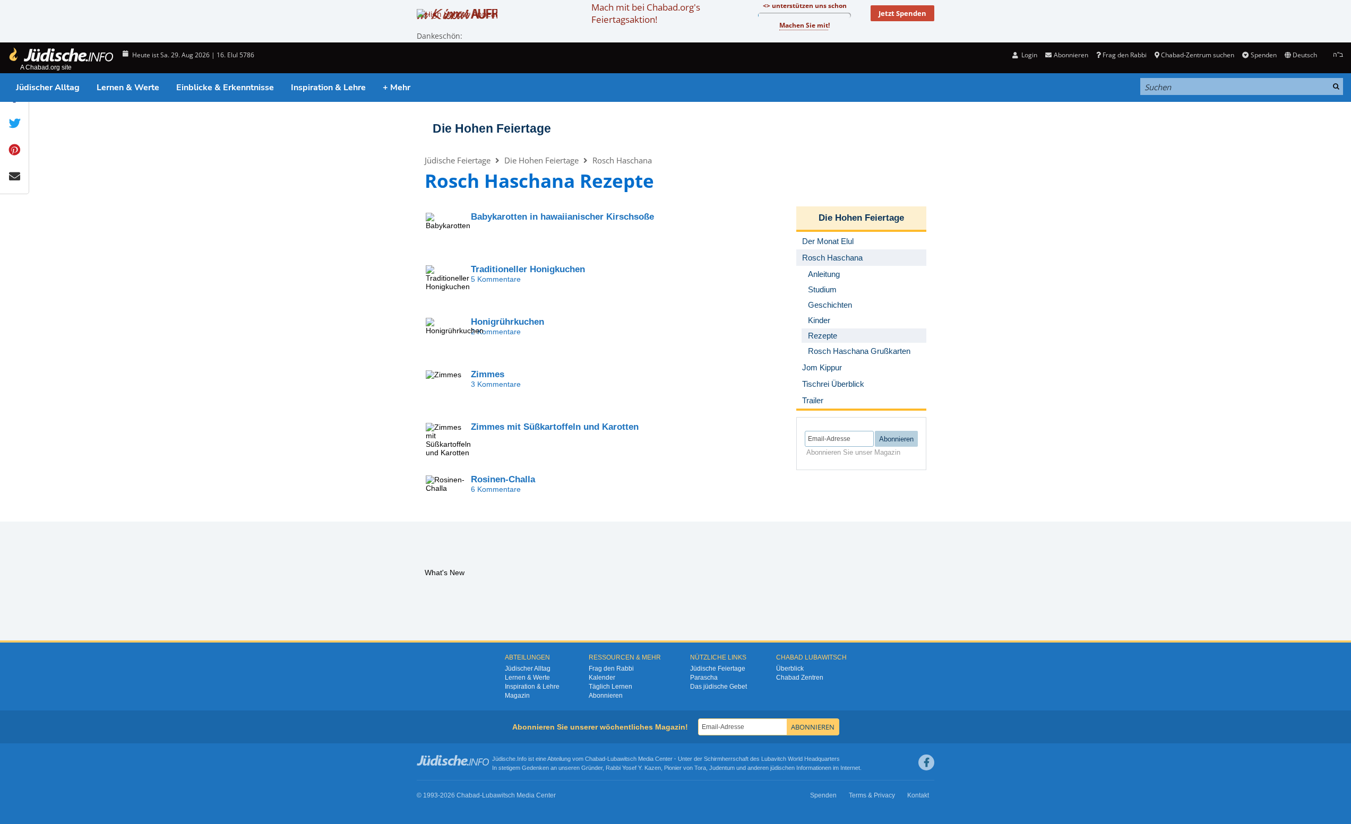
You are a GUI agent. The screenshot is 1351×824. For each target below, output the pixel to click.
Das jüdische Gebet (718, 686)
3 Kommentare (496, 384)
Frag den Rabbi (1125, 54)
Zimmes (487, 374)
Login (1028, 54)
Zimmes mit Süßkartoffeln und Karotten (555, 427)
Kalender (602, 677)
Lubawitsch (621, 759)
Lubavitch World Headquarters (800, 759)
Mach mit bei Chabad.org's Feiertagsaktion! (645, 13)
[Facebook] (926, 762)
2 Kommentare (496, 331)
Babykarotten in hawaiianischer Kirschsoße (562, 217)
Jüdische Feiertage (458, 160)
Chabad (595, 759)
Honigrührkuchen (507, 322)
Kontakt (918, 795)
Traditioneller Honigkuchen (528, 269)
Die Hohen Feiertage (492, 128)
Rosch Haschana (622, 160)
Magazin (517, 695)
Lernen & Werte (128, 87)
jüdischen (782, 768)
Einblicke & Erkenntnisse (225, 87)
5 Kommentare (496, 279)
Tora (700, 768)
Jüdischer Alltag (48, 87)
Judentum (722, 768)
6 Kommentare (496, 489)
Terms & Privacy (872, 795)
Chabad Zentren (799, 677)
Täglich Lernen (610, 686)
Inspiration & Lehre (328, 87)
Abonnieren (606, 695)
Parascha (704, 677)
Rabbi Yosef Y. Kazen (633, 768)
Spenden (1263, 54)
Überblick (790, 668)
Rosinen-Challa (503, 479)
